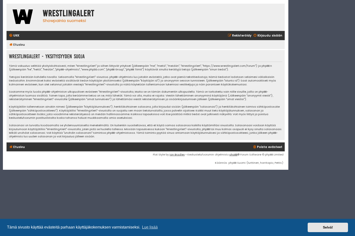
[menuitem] (14, 35)
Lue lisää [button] (150, 227)
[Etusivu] (23, 17)
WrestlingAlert (68, 13)
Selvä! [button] (328, 227)
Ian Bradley (177, 154)
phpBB (233, 154)
